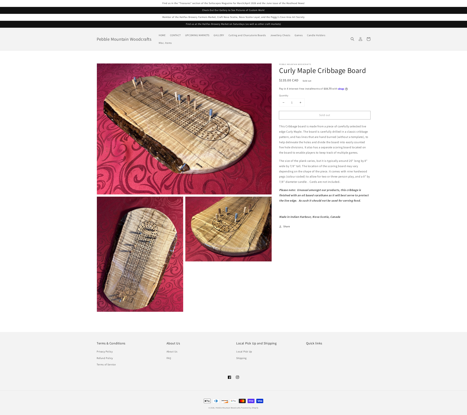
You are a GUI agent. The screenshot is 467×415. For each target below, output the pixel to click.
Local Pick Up (244, 351)
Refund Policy (105, 358)
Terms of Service (106, 364)
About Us (172, 351)
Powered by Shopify (249, 408)
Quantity (283, 95)
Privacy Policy (105, 351)
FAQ (169, 358)
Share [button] (286, 226)
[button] (352, 39)
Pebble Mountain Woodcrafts (228, 408)
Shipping (241, 358)
